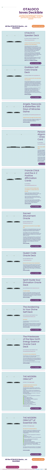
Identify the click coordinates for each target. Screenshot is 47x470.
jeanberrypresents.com (36, 114)
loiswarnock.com (35, 288)
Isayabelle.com (37, 75)
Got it (41, 469)
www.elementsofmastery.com (29, 316)
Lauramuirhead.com (27, 260)
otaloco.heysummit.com (29, 40)
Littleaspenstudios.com (27, 223)
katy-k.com (32, 382)
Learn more (37, 469)
